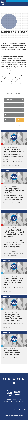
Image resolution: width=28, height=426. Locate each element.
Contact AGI (4, 409)
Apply (20, 120)
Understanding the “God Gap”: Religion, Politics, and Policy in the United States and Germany (14, 233)
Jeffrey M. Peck (11, 253)
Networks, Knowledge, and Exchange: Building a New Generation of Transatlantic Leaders (13, 281)
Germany (3, 47)
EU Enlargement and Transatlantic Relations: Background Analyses (12, 353)
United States (10, 47)
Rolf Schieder (14, 255)
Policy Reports (22, 49)
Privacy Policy (23, 409)
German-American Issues (9, 211)
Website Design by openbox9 (16, 415)
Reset (20, 125)
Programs (19, 3)
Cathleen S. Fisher (7, 165)
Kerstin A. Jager (15, 165)
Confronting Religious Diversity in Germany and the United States (14, 191)
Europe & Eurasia (21, 45)
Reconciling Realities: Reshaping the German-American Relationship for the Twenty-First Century (13, 318)
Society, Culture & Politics (2, 144)
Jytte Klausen (18, 253)
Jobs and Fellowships (13, 409)
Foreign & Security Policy (14, 43)
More (24, 3)
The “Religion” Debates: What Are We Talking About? (14, 150)
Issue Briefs (14, 49)
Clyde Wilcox (14, 252)
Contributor (4, 35)
